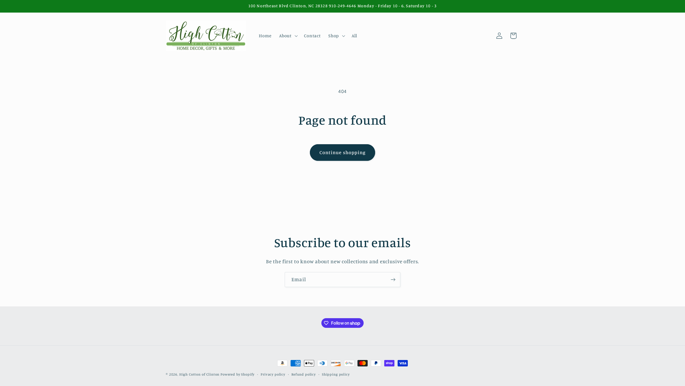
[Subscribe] (393, 279)
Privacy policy (273, 374)
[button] (287, 35)
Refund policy (303, 374)
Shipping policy (336, 374)
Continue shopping (342, 152)
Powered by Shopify (237, 374)
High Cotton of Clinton (199, 374)
